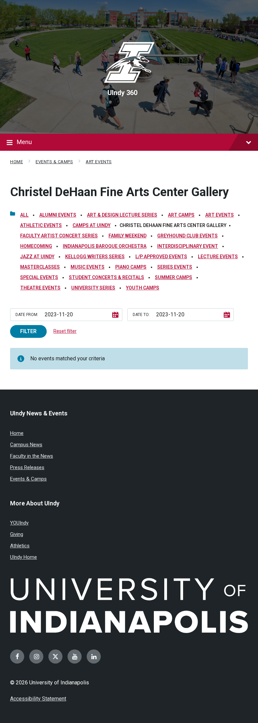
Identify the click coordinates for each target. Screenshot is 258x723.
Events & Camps (54, 161)
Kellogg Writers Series (95, 256)
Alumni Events (57, 215)
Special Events (39, 277)
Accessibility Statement (38, 698)
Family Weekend (127, 235)
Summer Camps (173, 277)
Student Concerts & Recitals (106, 277)
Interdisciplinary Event (187, 246)
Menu (24, 141)
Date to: (141, 314)
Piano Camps (130, 267)
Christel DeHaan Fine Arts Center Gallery (119, 192)
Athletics (20, 546)
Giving (16, 534)
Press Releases (27, 467)
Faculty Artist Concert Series (59, 235)
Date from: (26, 314)
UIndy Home (23, 557)
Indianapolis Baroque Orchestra (104, 246)
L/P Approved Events (161, 256)
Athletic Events (41, 225)
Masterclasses (40, 267)
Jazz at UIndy (37, 256)
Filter (28, 331)
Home (16, 161)
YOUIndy (19, 523)
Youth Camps (142, 287)
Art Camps (181, 215)
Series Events (174, 267)
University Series (93, 287)
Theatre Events (40, 287)
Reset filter (65, 331)
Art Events (99, 161)
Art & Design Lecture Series (122, 215)
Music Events (87, 267)
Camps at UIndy (92, 225)
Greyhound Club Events (187, 235)
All (24, 215)
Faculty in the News (31, 456)
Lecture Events (218, 256)
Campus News (26, 445)
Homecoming (36, 246)
